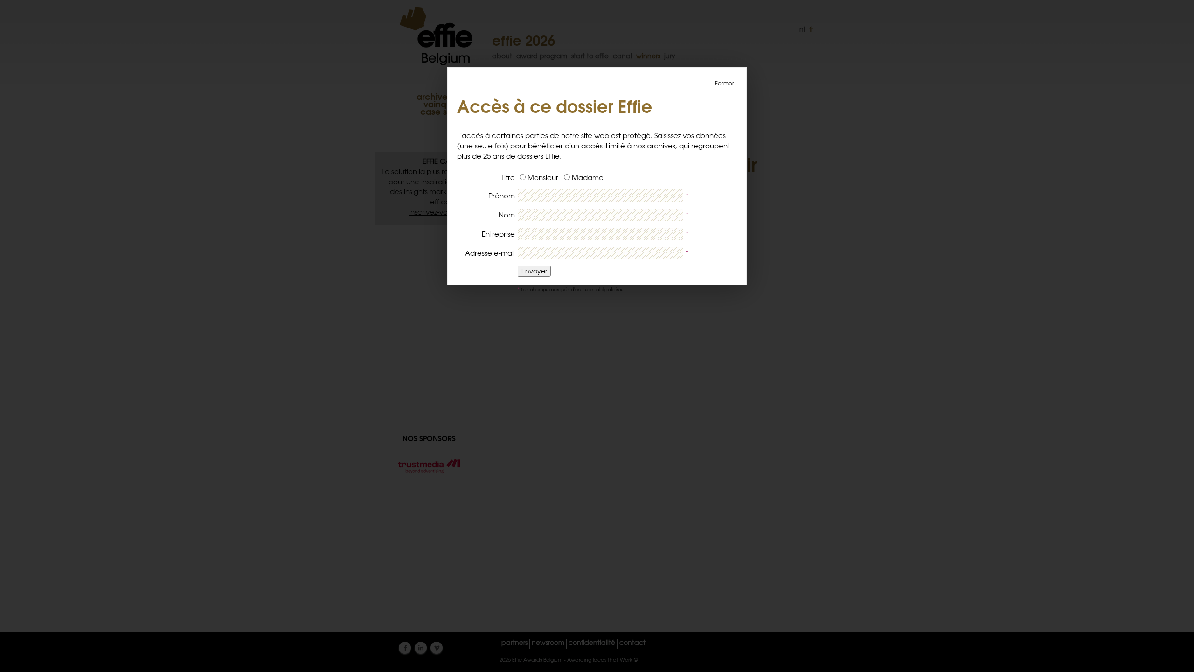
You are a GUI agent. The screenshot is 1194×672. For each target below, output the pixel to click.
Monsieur (543, 177)
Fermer (724, 83)
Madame (588, 177)
